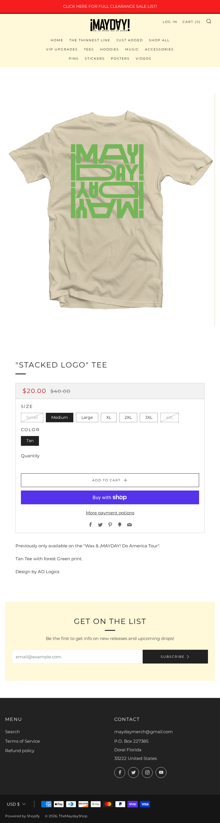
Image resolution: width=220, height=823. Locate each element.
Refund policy (19, 750)
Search (12, 731)
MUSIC (132, 49)
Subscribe (172, 657)
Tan (30, 440)
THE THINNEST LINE (89, 40)
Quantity (30, 455)
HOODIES (109, 49)
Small (32, 417)
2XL (128, 417)
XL (108, 417)
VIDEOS (144, 59)
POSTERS (120, 59)
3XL (148, 417)
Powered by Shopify (22, 816)
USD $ (13, 804)
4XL (169, 417)
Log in (170, 22)
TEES (89, 49)
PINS (74, 59)
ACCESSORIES (159, 49)
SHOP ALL (159, 40)
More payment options (110, 512)
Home (57, 40)
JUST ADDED (129, 40)
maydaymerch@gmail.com (143, 731)
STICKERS (95, 59)
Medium (59, 417)
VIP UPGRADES (62, 49)
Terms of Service (22, 741)
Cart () (191, 22)
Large (87, 417)
